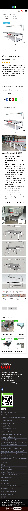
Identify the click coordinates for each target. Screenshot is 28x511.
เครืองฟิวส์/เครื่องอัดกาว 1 (8, 437)
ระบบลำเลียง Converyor (8, 488)
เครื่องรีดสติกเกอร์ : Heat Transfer (11, 434)
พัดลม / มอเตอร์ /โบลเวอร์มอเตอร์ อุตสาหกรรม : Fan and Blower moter (11, 447)
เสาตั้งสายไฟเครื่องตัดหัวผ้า (9, 429)
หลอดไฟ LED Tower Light (8, 494)
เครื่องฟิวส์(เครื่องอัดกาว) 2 (9, 440)
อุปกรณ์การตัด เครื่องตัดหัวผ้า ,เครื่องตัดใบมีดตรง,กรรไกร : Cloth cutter (13, 443)
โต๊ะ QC (3, 465)
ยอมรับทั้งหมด (17, 508)
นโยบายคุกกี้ (10, 505)
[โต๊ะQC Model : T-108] (14, 34)
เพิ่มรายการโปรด (8, 86)
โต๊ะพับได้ (4, 415)
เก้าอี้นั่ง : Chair (5, 483)
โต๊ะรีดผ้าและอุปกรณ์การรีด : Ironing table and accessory (13, 454)
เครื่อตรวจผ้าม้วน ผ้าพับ (8, 423)
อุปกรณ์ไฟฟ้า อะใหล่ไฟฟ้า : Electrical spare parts (14, 458)
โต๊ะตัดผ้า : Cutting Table (8, 412)
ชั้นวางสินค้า (4, 480)
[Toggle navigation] (26, 11)
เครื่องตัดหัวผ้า (5, 426)
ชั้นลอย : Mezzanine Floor (8, 491)
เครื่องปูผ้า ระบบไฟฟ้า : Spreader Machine (13, 418)
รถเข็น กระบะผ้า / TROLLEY (9, 475)
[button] (18, 11)
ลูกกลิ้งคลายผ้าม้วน (6, 431)
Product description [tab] (9, 108)
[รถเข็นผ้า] (14, 292)
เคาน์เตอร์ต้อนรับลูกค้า (7, 472)
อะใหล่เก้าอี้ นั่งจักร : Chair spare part (11, 486)
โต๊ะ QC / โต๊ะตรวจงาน (15, 90)
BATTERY (4, 497)
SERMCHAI (11, 94)
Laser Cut (4, 462)
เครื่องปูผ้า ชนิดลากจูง (7, 420)
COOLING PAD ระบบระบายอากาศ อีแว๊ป (12, 451)
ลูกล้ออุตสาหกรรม (6, 477)
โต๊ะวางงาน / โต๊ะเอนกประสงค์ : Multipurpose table (10, 468)
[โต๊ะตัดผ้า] (14, 295)
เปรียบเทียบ (20, 86)
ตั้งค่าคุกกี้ (9, 508)
